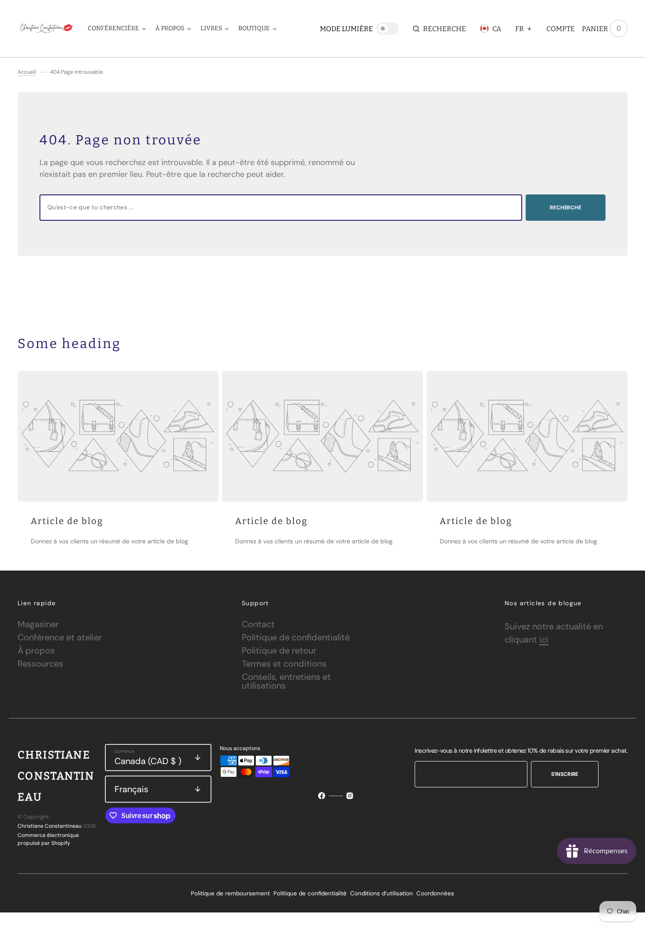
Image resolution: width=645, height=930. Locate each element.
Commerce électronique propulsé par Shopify (48, 839)
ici (543, 639)
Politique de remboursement (230, 893)
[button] (439, 28)
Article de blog (67, 521)
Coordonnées (435, 893)
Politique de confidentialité (310, 893)
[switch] (387, 28)
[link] (118, 436)
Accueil (27, 71)
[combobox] (280, 207)
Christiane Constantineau (50, 825)
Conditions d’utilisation (381, 893)
